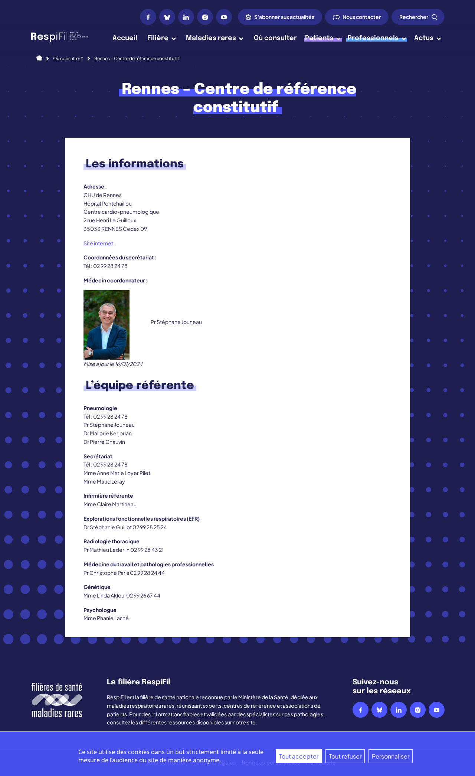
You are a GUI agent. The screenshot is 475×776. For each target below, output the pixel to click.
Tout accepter (298, 756)
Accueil (124, 38)
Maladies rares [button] (211, 38)
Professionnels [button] (373, 38)
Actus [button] (423, 38)
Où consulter (275, 38)
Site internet (98, 243)
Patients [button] (319, 38)
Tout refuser (345, 756)
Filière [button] (157, 38)
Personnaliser (390, 756)
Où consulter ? (68, 58)
